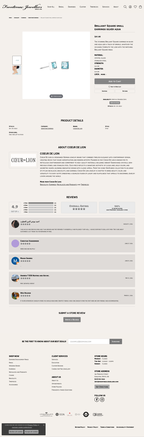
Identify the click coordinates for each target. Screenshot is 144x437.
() (55, 203)
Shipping (104, 91)
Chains (11, 375)
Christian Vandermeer (29, 241)
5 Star (25, 203)
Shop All (50, 7)
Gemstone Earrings (33, 17)
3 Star (25, 207)
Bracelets (44, 184)
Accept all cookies (31, 432)
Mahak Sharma (26, 258)
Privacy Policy (92, 427)
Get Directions (102, 387)
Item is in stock (114, 102)
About (116, 7)
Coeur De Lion (77, 128)
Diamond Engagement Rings (19, 359)
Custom (83, 7)
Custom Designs (57, 366)
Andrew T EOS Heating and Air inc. (34, 276)
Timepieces (94, 7)
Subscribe (116, 341)
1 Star (25, 212)
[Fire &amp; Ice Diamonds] (69, 414)
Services (105, 7)
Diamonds (71, 7)
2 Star (25, 210)
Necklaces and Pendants (67, 184)
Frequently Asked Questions (62, 390)
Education (55, 363)
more (103, 74)
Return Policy (80, 427)
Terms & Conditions (107, 427)
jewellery (16, 17)
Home (10, 17)
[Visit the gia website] (60, 414)
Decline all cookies (16, 432)
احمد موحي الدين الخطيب (29, 221)
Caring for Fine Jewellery (61, 369)
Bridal (61, 7)
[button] (125, 6)
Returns (125, 91)
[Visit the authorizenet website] (86, 414)
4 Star (25, 205)
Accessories (13, 385)
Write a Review (72, 319)
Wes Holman (25, 293)
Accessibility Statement (125, 427)
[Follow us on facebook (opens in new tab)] (96, 399)
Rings (11, 363)
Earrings (23, 17)
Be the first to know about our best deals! (44, 341)
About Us (55, 380)
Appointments (57, 384)
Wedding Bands (14, 366)
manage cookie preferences (22, 427)
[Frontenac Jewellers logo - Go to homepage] (22, 6)
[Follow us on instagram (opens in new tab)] (102, 399)
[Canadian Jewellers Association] (98, 414)
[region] (56, 65)
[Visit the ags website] (46, 414)
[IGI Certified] (77, 414)
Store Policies (57, 387)
